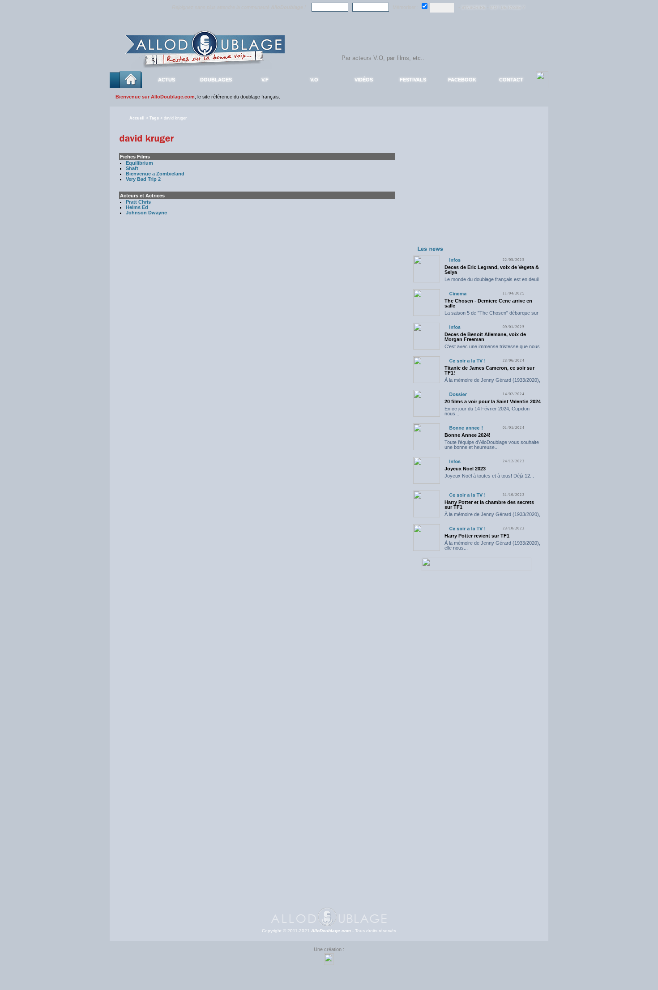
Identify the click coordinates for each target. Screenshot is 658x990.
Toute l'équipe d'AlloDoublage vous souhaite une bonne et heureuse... (491, 445)
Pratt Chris (138, 202)
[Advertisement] (476, 187)
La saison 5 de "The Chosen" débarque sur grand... (491, 315)
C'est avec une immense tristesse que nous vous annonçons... (492, 349)
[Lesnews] (431, 248)
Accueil (137, 118)
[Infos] (455, 259)
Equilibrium (139, 163)
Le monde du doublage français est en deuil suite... (491, 282)
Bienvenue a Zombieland (155, 173)
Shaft (132, 168)
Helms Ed (137, 207)
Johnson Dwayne (146, 212)
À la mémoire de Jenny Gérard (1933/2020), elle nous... (492, 382)
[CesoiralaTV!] (467, 360)
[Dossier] (458, 394)
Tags (154, 118)
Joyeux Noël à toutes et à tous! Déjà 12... (489, 475)
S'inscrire (473, 7)
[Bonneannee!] (466, 427)
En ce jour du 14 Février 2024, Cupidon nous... (487, 411)
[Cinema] (457, 293)
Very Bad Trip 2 (143, 179)
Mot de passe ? (507, 7)
